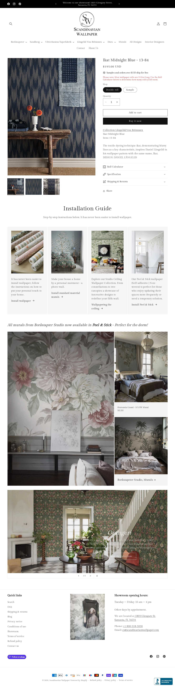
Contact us (13, 646)
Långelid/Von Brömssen (123, 130)
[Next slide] (90, 575)
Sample (130, 90)
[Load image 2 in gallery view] (33, 186)
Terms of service (16, 636)
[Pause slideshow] (96, 575)
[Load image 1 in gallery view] (16, 186)
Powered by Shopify (78, 680)
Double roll (112, 90)
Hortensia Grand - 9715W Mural (133, 407)
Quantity (107, 96)
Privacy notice (15, 621)
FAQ (10, 607)
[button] (11, 24)
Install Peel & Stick (142, 304)
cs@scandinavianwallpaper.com (140, 630)
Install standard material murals (65, 295)
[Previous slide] (78, 575)
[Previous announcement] (55, 4)
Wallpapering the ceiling (101, 306)
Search (11, 602)
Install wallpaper (21, 300)
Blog (10, 617)
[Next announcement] (119, 4)
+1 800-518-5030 (133, 626)
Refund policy (15, 641)
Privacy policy (110, 680)
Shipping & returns (18, 612)
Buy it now (135, 121)
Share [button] (109, 191)
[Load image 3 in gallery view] (51, 186)
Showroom (13, 631)
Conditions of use (17, 626)
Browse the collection (119, 556)
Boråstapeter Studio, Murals (135, 479)
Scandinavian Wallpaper (60, 680)
